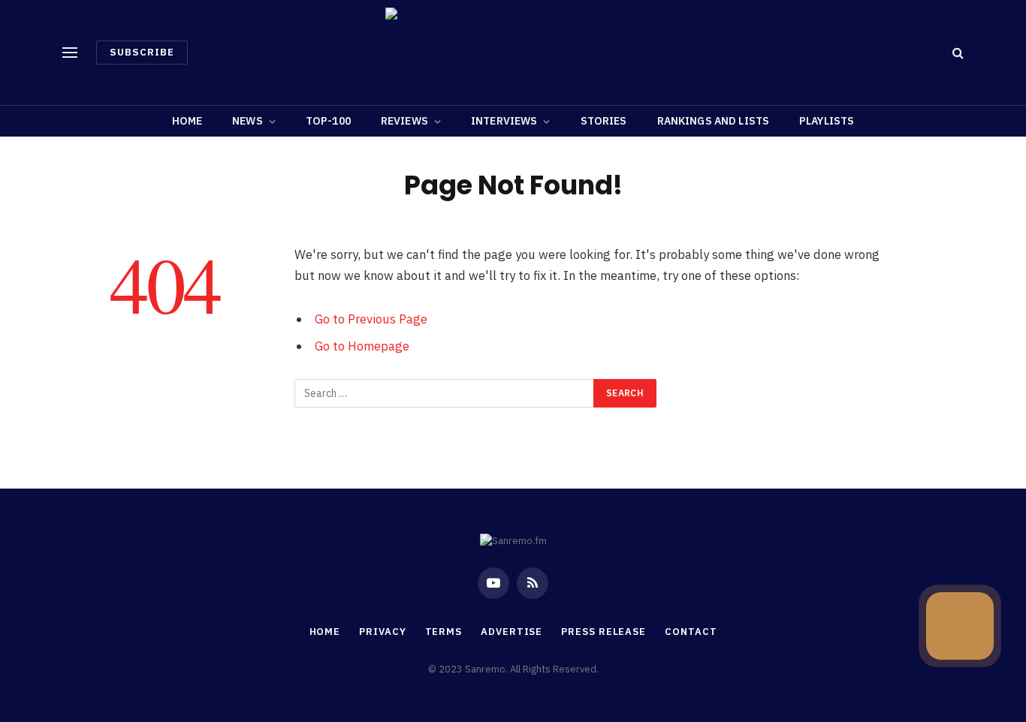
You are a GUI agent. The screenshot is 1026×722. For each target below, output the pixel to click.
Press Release (603, 631)
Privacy (382, 631)
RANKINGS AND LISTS (713, 121)
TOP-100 (328, 121)
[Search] (956, 53)
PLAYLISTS (826, 121)
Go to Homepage (362, 346)
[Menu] (69, 53)
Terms (444, 631)
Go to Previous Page (371, 319)
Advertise (511, 631)
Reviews (404, 121)
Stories (604, 121)
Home (187, 121)
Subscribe (142, 52)
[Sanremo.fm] (513, 52)
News (247, 121)
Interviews (504, 121)
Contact (691, 631)
